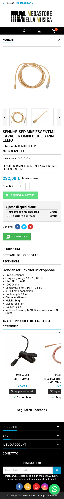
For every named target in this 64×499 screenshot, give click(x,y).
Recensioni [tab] (11, 261)
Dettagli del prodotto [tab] (21, 255)
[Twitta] (24, 226)
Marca (6, 151)
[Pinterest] (30, 226)
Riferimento (10, 146)
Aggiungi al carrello (19, 195)
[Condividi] (17, 226)
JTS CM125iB (22, 379)
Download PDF (17, 237)
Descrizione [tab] (12, 249)
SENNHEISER (18, 151)
